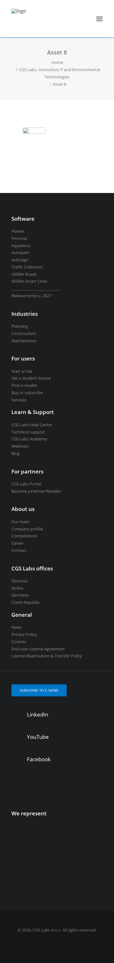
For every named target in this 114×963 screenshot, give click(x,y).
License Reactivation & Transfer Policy (46, 656)
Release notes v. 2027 (31, 295)
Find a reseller (24, 385)
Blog (15, 453)
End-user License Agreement (38, 649)
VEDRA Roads (24, 274)
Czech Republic (25, 602)
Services (19, 400)
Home (57, 62)
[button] (99, 18)
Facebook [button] (39, 759)
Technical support (28, 432)
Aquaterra (20, 245)
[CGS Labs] (18, 18)
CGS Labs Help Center (31, 425)
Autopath (20, 252)
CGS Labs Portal (26, 484)
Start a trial (21, 371)
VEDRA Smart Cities (29, 281)
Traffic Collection (27, 267)
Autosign (19, 260)
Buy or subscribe (27, 392)
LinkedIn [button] (37, 714)
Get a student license (31, 378)
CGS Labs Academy (29, 439)
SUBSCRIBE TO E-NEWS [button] (39, 690)
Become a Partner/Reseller (36, 491)
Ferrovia (19, 238)
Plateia (17, 231)
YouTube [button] (38, 736)
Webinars (20, 446)
